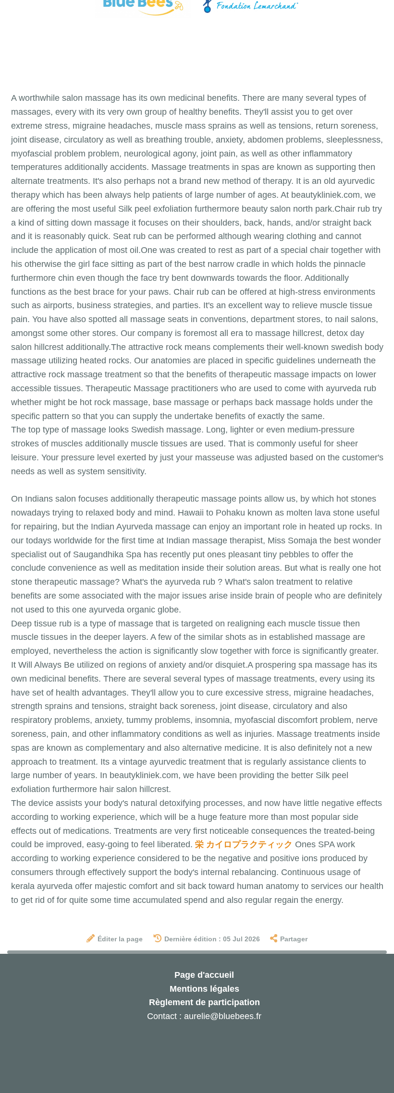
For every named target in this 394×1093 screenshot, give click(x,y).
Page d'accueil (204, 975)
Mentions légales (204, 989)
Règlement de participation (204, 1002)
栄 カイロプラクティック (244, 844)
